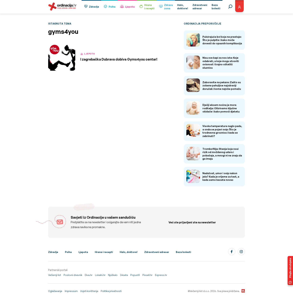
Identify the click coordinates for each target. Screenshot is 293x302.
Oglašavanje (55, 291)
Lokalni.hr (100, 275)
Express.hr (161, 275)
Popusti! (135, 275)
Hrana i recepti (104, 252)
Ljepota (130, 6)
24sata (124, 275)
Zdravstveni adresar (156, 252)
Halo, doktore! (129, 252)
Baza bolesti (183, 252)
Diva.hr (88, 275)
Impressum (71, 291)
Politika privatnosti (111, 291)
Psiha (112, 6)
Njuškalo (113, 275)
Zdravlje (94, 6)
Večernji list (54, 275)
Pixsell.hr (147, 275)
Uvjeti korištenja (89, 291)
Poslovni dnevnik (73, 275)
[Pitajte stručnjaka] (290, 270)
